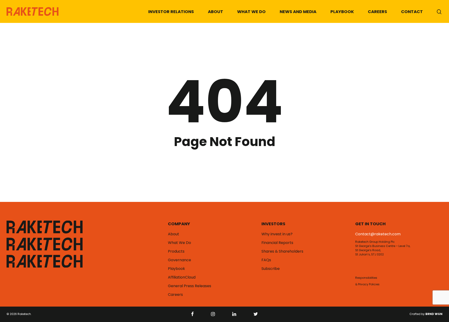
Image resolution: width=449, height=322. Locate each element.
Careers (377, 11)
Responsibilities (366, 278)
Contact (412, 11)
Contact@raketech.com (378, 234)
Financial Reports (277, 242)
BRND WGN (433, 314)
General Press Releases (189, 286)
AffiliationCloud (182, 277)
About (215, 11)
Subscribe (270, 268)
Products (176, 251)
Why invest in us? (277, 234)
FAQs (266, 260)
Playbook (342, 11)
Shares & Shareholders (282, 251)
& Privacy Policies (367, 284)
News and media (298, 11)
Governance (179, 260)
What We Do (251, 11)
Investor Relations (171, 11)
